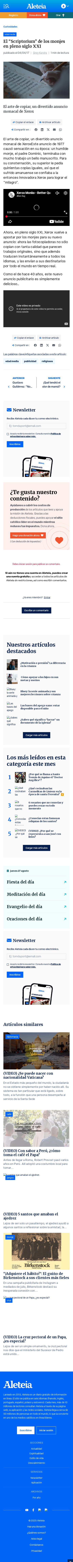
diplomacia (12, 1036)
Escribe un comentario (36, 610)
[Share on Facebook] (36, 129)
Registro (13, 15)
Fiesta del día (20, 882)
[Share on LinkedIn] (42, 129)
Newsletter (36, 1477)
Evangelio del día (24, 906)
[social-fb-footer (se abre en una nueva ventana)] (33, 1510)
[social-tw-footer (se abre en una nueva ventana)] (39, 1510)
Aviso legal (36, 1538)
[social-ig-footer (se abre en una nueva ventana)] (46, 1510)
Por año (37, 1497)
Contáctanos (36, 1544)
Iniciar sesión (46, 1430)
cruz (9, 1300)
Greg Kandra (40, 53)
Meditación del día (26, 894)
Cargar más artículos (37, 735)
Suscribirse (26, 1430)
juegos (10, 1177)
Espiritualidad (36, 1453)
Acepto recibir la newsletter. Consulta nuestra (35, 435)
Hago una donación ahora (26, 535)
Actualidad (36, 1448)
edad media (12, 361)
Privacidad (36, 1550)
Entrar (47, 597)
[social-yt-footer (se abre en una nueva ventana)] (26, 1510)
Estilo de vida (36, 1458)
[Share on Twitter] (48, 129)
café (9, 1114)
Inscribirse (15, 444)
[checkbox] (8, 434)
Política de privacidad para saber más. (35, 435)
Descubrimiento (36, 1462)
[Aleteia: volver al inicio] (36, 6)
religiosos (47, 361)
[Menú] (13, 6)
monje (10, 1237)
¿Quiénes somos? (36, 1532)
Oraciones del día (24, 919)
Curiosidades (10, 26)
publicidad (30, 361)
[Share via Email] (54, 129)
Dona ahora (35, 15)
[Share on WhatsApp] (60, 129)
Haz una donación (36, 1526)
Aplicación (36, 1482)
